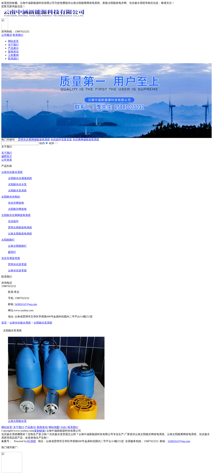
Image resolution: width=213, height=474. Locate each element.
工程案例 (13, 55)
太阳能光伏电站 (10, 196)
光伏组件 (13, 221)
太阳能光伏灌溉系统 (20, 178)
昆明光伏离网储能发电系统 (34, 139)
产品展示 (13, 48)
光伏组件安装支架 (61, 139)
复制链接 (39, 430)
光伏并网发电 (16, 202)
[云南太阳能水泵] (56, 418)
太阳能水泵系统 (17, 190)
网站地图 (54, 427)
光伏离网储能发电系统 (86, 139)
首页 (4, 322)
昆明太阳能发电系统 (20, 227)
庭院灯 (12, 252)
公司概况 (6, 35)
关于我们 (13, 44)
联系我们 (18, 35)
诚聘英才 (6, 156)
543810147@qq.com (26, 304)
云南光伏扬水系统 (12, 172)
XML (63, 427)
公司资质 (6, 159)
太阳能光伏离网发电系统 (16, 215)
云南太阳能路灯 (17, 245)
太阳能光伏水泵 (17, 184)
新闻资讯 (13, 51)
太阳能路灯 (8, 239)
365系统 (31, 441)
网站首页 (13, 41)
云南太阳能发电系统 (20, 233)
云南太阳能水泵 (17, 421)
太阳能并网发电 (17, 209)
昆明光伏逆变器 (17, 264)
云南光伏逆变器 (17, 270)
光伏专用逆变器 (10, 258)
